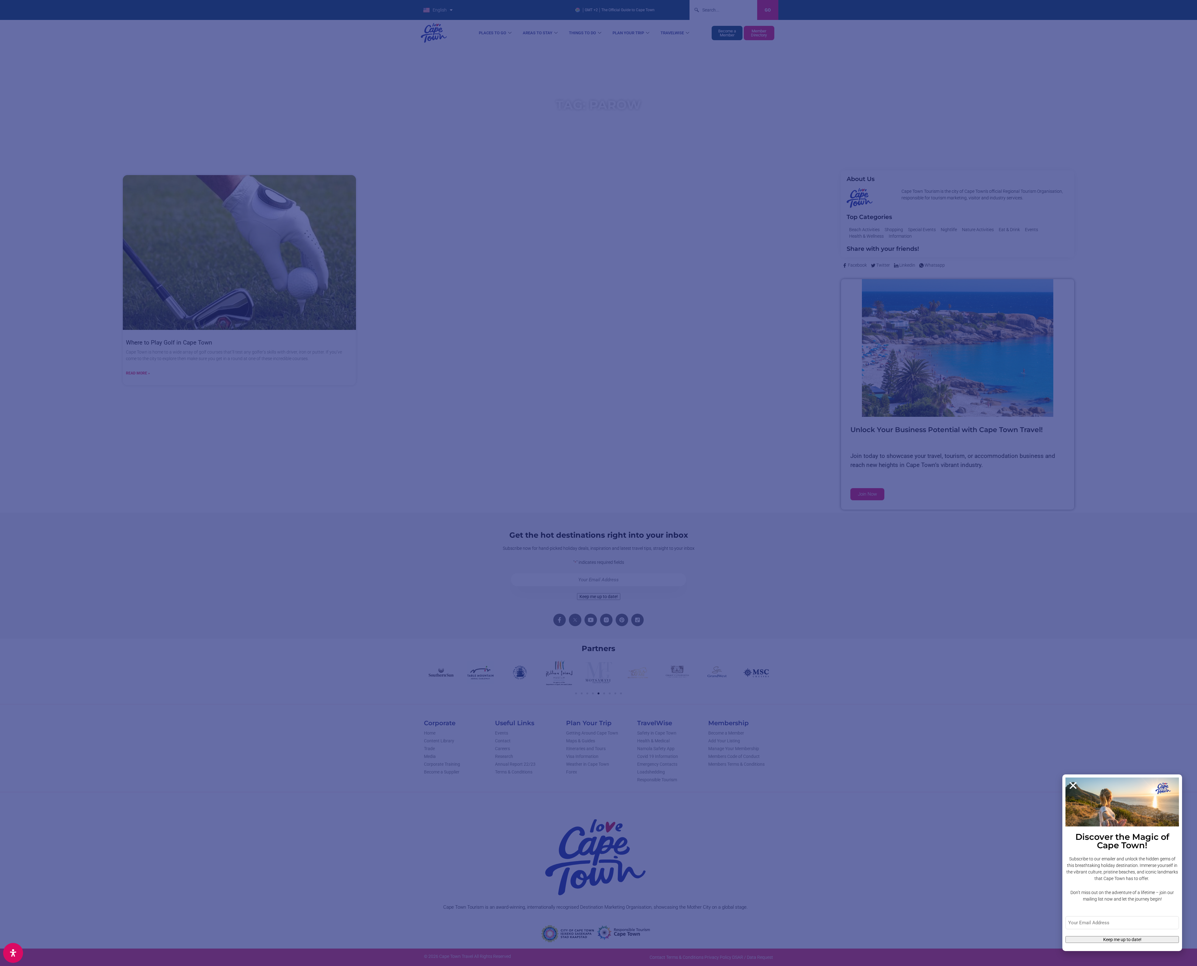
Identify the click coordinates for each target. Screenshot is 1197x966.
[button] (1073, 785)
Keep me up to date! (1122, 939)
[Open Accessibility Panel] (13, 953)
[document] (598, 483)
